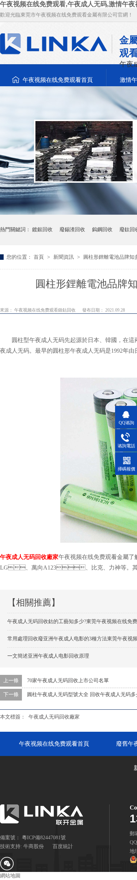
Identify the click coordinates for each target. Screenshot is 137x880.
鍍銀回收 (42, 229)
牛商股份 (33, 846)
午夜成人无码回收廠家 (29, 557)
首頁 (39, 257)
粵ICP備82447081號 (44, 837)
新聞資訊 (64, 257)
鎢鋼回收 (102, 229)
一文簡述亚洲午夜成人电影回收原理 (48, 656)
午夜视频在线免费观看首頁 (58, 80)
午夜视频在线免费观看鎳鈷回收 (45, 310)
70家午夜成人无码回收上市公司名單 (68, 680)
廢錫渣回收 (72, 229)
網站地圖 (10, 876)
